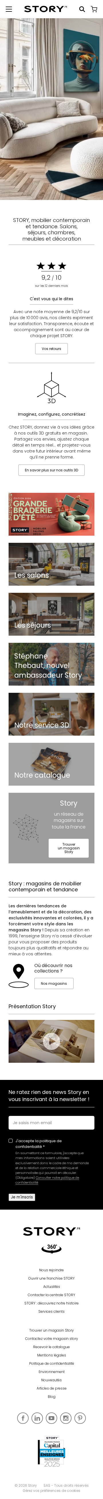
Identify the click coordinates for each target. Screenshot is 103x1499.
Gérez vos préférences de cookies (51, 1490)
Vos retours (51, 348)
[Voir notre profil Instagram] (66, 1418)
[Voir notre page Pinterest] (80, 1418)
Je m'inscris (22, 1197)
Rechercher (82, 9)
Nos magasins (54, 983)
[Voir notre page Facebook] (23, 1418)
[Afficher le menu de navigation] (9, 9)
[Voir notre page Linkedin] (37, 1418)
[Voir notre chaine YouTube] (51, 1418)
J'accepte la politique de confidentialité (38, 1143)
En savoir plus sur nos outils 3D (51, 470)
